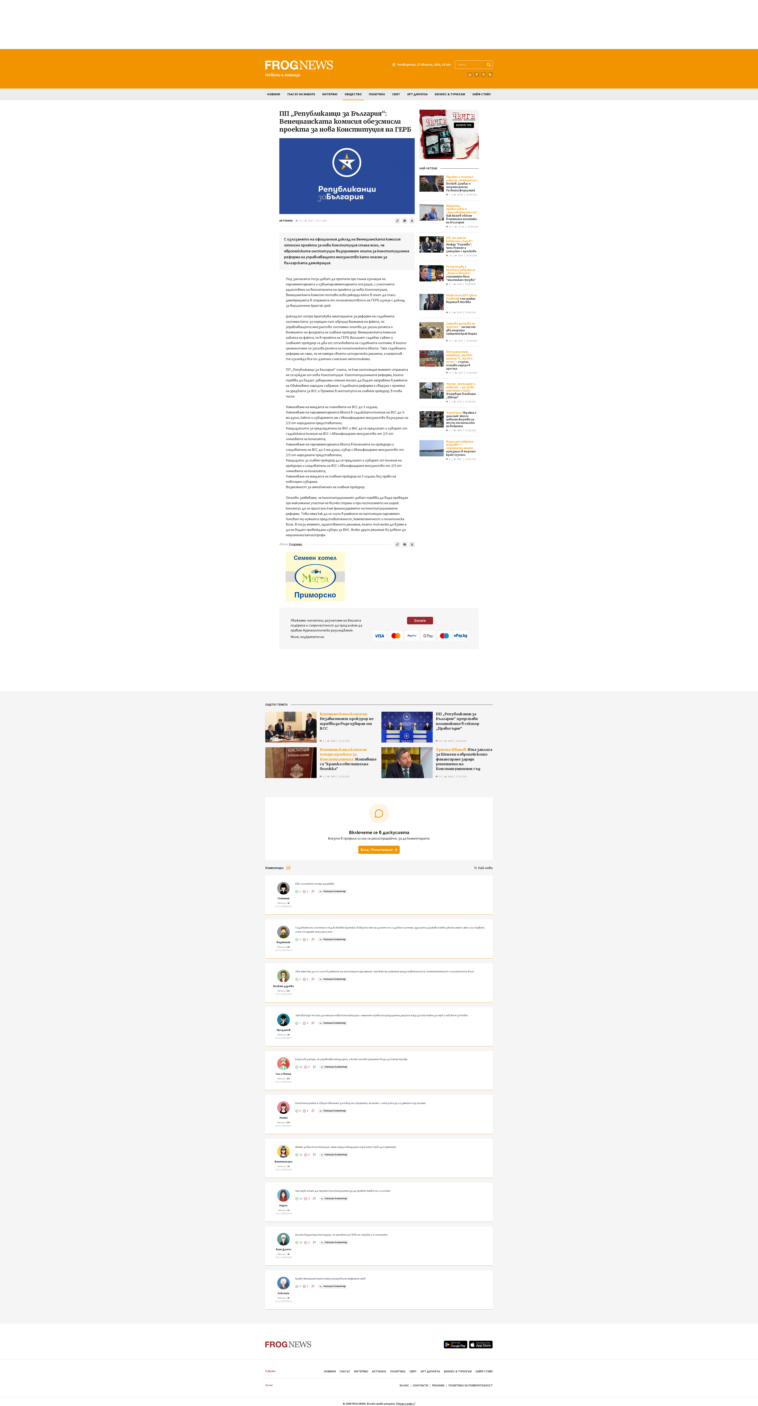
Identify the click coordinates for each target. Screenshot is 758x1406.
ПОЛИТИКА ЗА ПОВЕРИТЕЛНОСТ (470, 1385)
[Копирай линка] (397, 221)
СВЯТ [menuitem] (396, 94)
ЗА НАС (404, 1385)
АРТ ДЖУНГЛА (430, 1371)
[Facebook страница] (476, 74)
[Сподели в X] (412, 221)
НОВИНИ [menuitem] (273, 94)
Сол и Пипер (283, 1074)
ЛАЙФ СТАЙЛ (484, 1371)
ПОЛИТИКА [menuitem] (377, 94)
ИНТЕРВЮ (361, 1371)
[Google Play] (455, 1344)
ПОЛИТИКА (397, 1371)
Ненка (284, 1118)
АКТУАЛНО (286, 221)
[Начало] (470, 74)
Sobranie (283, 1293)
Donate (420, 620)
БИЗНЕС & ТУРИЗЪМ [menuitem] (450, 94)
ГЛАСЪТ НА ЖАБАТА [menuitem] (301, 94)
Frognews (295, 544)
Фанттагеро (283, 1162)
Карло (283, 1206)
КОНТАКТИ (420, 1385)
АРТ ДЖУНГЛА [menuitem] (417, 94)
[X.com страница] (483, 74)
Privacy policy (405, 1404)
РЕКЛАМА (438, 1385)
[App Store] (481, 1344)
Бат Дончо (283, 1249)
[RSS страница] (490, 74)
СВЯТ (413, 1371)
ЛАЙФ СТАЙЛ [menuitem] (481, 94)
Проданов (284, 1030)
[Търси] (489, 64)
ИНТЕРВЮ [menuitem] (329, 94)
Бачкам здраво (283, 986)
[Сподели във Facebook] (404, 221)
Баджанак (283, 942)
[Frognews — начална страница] (288, 1344)
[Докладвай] (313, 891)
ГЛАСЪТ (345, 1371)
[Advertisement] (379, 24)
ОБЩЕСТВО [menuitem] (353, 94)
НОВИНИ (330, 1371)
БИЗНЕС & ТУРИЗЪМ (458, 1371)
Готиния (283, 898)
